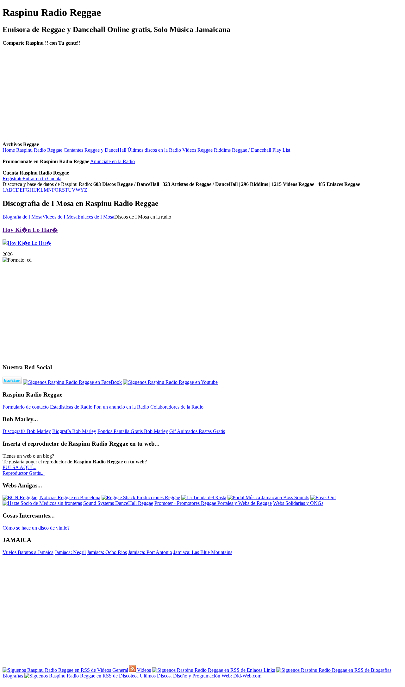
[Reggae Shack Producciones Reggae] (141, 497)
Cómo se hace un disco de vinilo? (36, 528)
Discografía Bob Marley (27, 431)
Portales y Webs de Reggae (244, 503)
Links (268, 670)
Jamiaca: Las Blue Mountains (202, 552)
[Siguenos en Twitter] (12, 382)
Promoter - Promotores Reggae (185, 503)
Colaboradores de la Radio (176, 407)
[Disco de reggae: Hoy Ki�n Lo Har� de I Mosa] (27, 243)
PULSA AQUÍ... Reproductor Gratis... (24, 470)
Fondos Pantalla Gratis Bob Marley (132, 431)
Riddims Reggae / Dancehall (242, 150)
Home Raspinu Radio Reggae (32, 150)
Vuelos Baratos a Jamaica (28, 552)
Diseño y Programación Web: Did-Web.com (217, 675)
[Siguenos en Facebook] (72, 382)
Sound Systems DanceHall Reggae (118, 503)
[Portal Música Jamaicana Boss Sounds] (268, 497)
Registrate (12, 178)
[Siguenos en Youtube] (170, 382)
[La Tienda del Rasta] (203, 497)
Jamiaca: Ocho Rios (107, 552)
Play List (281, 150)
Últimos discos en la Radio (154, 150)
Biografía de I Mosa (22, 216)
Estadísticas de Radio (72, 407)
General (119, 670)
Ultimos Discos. (155, 675)
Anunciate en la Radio (112, 161)
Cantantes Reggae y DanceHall (95, 150)
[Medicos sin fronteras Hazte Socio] (42, 503)
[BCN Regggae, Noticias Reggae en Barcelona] (51, 497)
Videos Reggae (197, 150)
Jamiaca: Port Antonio (150, 552)
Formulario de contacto (26, 407)
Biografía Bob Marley (74, 431)
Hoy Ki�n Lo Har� (30, 229)
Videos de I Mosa (60, 216)
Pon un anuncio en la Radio (121, 407)
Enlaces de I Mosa (96, 216)
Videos (143, 670)
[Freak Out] (323, 497)
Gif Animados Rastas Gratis (197, 431)
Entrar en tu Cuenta (41, 178)
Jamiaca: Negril (70, 552)
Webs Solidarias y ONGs (298, 503)
